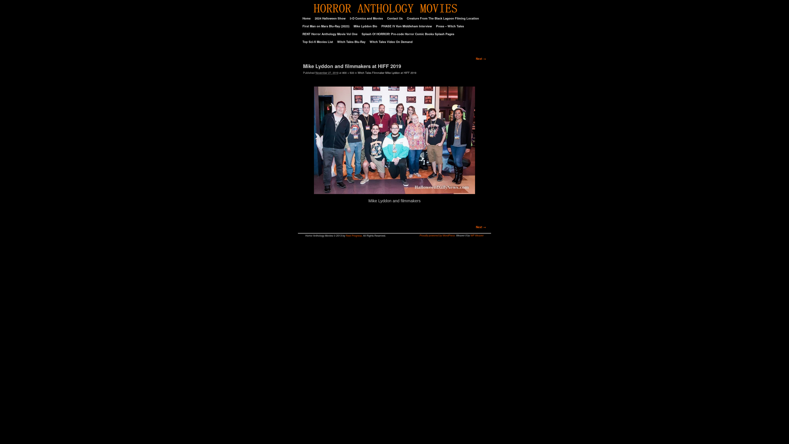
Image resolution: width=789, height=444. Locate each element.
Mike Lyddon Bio (365, 26)
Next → (481, 59)
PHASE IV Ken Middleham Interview (406, 26)
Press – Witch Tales (450, 26)
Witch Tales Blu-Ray (351, 42)
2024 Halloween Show (330, 18)
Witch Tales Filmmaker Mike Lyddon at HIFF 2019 (387, 73)
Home (306, 18)
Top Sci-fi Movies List (317, 42)
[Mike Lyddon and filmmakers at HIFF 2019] (394, 140)
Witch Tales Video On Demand (391, 42)
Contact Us (395, 18)
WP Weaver (477, 235)
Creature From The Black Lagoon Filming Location (443, 18)
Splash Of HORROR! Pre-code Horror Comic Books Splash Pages (408, 34)
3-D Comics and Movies (366, 18)
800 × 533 (348, 73)
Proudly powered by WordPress (437, 235)
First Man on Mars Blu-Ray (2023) (326, 26)
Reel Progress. (354, 235)
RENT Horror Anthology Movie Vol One (330, 34)
